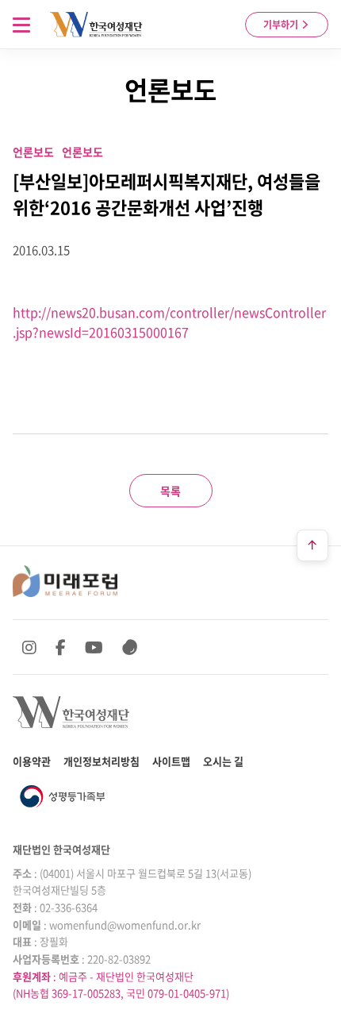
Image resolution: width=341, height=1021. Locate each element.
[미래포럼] (65, 581)
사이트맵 (171, 761)
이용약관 (32, 761)
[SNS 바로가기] (130, 647)
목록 (170, 491)
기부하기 (282, 24)
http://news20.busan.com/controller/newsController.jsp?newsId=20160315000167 (169, 322)
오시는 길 (223, 761)
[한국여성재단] (96, 24)
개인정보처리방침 (101, 761)
